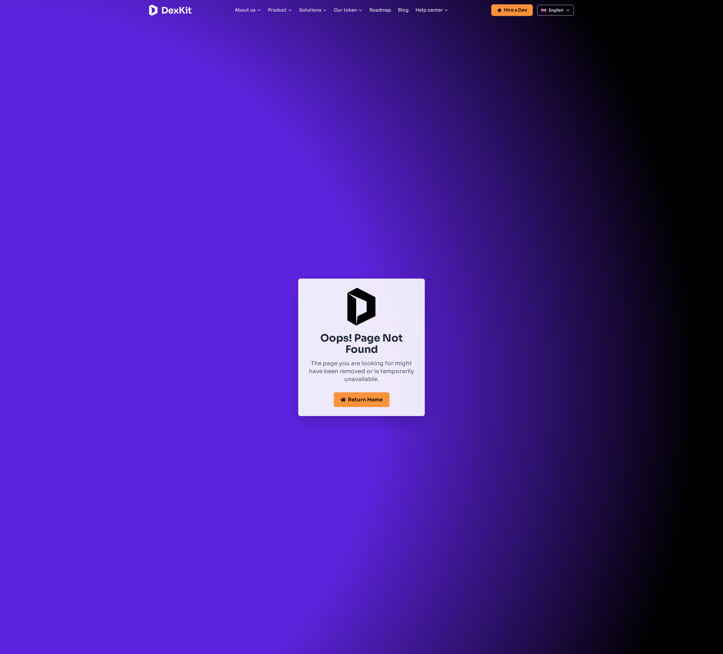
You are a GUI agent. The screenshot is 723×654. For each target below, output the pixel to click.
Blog (403, 10)
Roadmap (380, 10)
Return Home (365, 400)
